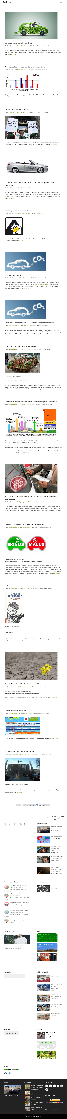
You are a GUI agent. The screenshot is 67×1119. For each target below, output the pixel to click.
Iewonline (25, 349)
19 (30, 805)
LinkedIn (13, 824)
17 (24, 805)
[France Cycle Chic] (46, 1038)
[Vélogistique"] (47, 942)
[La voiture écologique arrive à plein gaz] (33, 25)
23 (43, 805)
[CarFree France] (7, 1069)
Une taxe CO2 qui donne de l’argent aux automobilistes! (24, 525)
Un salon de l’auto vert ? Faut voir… (17, 109)
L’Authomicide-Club (56, 975)
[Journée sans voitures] (46, 1048)
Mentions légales (37, 1116)
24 (46, 805)
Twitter (9, 824)
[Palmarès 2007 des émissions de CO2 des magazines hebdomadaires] (33, 309)
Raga (24, 325)
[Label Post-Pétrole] (7, 1073)
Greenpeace (24, 112)
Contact (24, 824)
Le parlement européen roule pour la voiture (20, 346)
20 (33, 805)
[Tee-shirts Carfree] (17, 946)
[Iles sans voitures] (47, 951)
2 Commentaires (39, 213)
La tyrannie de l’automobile (14, 586)
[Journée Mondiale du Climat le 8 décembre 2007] (33, 666)
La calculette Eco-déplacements (16, 710)
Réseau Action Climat (29, 686)
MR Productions (57, 1110)
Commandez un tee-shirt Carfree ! (12, 948)
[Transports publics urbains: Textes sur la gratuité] (47, 961)
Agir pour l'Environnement (29, 502)
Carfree (23, 213)
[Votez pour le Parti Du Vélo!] (46, 1058)
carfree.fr (5, 1)
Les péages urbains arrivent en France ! (19, 211)
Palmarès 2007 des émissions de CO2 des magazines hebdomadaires (29, 323)
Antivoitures (24, 46)
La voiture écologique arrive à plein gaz (18, 43)
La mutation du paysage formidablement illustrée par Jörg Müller (37, 1087)
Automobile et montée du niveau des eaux (19, 751)
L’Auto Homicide (55, 1013)
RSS (20, 824)
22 (40, 805)
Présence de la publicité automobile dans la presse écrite (25, 67)
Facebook (5, 824)
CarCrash (18, 919)
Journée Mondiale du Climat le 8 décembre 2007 (22, 684)
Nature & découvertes (43, 284)
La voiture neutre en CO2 (14, 275)
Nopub (23, 69)
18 (27, 805)
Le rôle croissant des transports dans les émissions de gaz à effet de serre (31, 402)
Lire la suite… (14, 54)
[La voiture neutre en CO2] (33, 261)
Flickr (17, 824)
